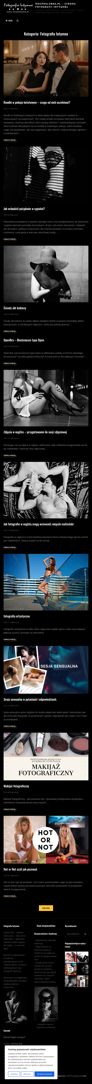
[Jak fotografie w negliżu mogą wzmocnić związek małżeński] (46, 490)
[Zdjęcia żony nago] (70, 957)
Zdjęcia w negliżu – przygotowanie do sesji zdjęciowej (35, 432)
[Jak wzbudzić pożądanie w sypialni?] (46, 175)
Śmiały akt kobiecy (15, 308)
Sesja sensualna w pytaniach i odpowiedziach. (30, 699)
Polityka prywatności (57, 1076)
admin (16, 109)
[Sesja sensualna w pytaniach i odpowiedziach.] (46, 670)
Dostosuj (14, 1074)
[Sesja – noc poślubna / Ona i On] (70, 981)
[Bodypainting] (82, 981)
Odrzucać (27, 1074)
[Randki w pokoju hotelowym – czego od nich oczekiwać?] (46, 68)
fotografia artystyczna (17, 616)
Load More (46, 908)
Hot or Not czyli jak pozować (20, 869)
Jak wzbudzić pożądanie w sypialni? (24, 208)
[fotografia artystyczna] (46, 582)
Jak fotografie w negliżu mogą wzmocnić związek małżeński (39, 524)
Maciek (16, 314)
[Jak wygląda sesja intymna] (82, 957)
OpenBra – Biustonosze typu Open (24, 340)
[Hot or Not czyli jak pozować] (46, 839)
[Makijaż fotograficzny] (46, 756)
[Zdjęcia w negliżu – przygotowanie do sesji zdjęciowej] (46, 398)
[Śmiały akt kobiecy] (46, 274)
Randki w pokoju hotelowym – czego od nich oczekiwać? (37, 102)
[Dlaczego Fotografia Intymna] (82, 969)
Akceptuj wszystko (44, 1074)
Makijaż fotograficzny (16, 786)
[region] (31, 1062)
